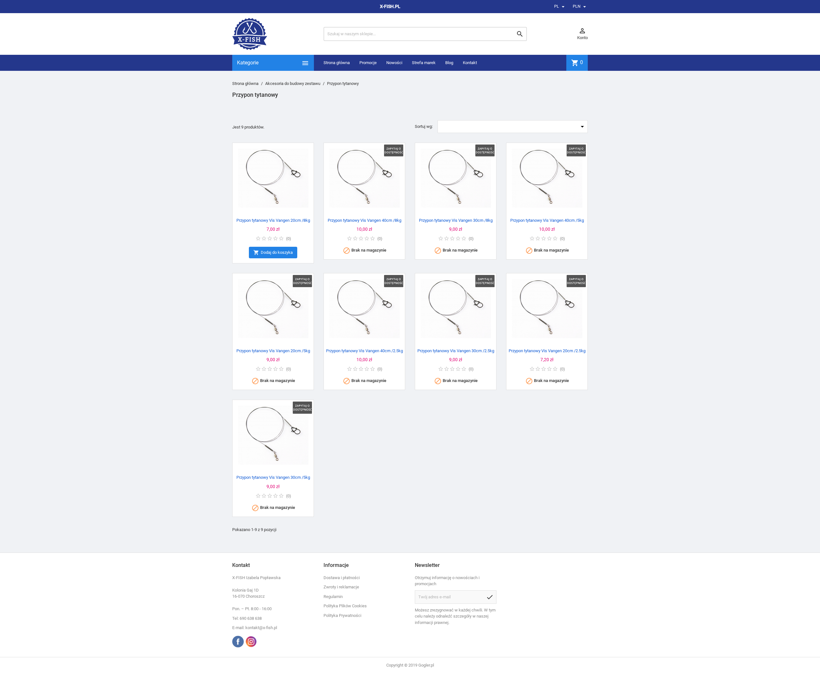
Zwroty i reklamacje (341, 587)
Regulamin (333, 596)
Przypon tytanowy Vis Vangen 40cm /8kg (364, 220)
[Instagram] (251, 641)
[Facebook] (238, 641)
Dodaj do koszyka (273, 252)
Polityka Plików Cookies (345, 605)
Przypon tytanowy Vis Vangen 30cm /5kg (273, 477)
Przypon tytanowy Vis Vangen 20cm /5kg (273, 350)
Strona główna (337, 62)
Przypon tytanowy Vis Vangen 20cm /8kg (273, 220)
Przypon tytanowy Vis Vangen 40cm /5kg (547, 220)
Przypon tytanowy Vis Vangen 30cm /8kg (456, 220)
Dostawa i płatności (342, 577)
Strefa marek (424, 62)
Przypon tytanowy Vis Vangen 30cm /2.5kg (455, 350)
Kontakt (470, 62)
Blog (449, 62)
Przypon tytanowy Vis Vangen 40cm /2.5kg (364, 350)
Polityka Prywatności (342, 615)
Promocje (368, 62)
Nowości (394, 62)
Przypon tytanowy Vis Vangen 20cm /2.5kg (547, 350)
